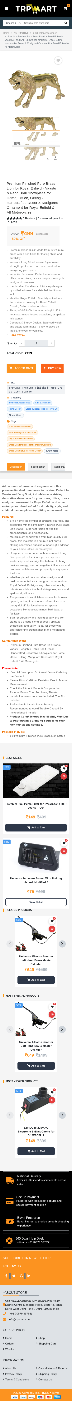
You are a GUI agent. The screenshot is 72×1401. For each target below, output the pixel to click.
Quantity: (12, 343)
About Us (10, 1368)
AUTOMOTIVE (21, 33)
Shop (41, 1337)
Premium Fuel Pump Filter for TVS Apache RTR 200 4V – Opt (36, 805)
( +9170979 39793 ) (38, 1242)
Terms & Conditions (17, 1379)
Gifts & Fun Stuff (42, 403)
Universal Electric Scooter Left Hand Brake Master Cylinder (36, 960)
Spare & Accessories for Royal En (41, 409)
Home (6, 33)
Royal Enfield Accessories (21, 438)
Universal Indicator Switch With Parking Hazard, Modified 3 (36, 880)
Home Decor (15, 409)
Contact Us (45, 1379)
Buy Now (54, 368)
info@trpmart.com (20, 1319)
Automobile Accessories (20, 426)
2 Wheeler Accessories (45, 33)
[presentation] (10, 944)
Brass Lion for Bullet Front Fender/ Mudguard (30, 445)
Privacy (45, 1392)
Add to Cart (23, 368)
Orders (9, 1343)
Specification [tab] (38, 466)
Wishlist (9, 1349)
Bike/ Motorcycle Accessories (22, 432)
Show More (15, 415)
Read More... (18, 334)
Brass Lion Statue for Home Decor (25, 451)
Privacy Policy (13, 1373)
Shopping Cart (47, 1343)
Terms (55, 1392)
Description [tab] (16, 466)
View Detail (36, 902)
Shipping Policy (47, 1373)
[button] (65, 8)
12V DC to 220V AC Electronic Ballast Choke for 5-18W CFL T (36, 1131)
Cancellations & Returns (53, 1368)
